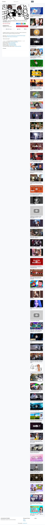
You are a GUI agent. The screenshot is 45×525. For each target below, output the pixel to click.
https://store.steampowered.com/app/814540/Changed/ (16, 35)
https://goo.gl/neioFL (11, 43)
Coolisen (4, 1)
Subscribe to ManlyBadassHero (22, 26)
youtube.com (25, 523)
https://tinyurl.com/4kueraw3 (12, 36)
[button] (32, 1)
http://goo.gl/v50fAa (17, 46)
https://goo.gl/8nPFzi (12, 45)
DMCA (24, 519)
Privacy (24, 520)
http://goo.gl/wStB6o (12, 44)
